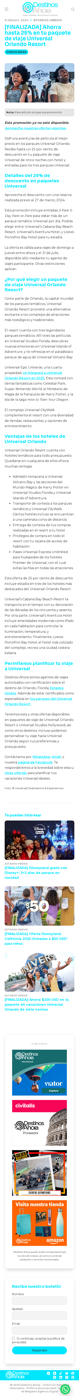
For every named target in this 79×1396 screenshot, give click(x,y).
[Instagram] (48, 1373)
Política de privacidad (41, 1388)
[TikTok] (60, 1373)
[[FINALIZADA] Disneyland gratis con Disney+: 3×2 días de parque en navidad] (39, 840)
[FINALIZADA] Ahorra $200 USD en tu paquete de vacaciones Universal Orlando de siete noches (37, 1004)
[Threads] (54, 1377)
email (56, 757)
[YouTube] (54, 1373)
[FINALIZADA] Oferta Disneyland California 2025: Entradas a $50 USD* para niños (36, 939)
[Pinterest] (72, 1377)
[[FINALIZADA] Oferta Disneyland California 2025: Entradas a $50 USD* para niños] (39, 906)
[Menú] (6, 9)
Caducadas (16, 52)
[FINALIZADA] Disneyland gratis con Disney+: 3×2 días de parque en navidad (36, 873)
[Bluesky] (66, 1373)
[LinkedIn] (60, 1377)
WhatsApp (41, 757)
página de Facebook (35, 762)
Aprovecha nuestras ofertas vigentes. (35, 128)
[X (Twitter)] (66, 1377)
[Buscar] (72, 9)
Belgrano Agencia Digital (41, 1391)
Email (16, 1324)
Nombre (18, 1294)
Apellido (17, 1309)
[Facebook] (72, 1373)
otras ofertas (16, 773)
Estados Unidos (47, 20)
